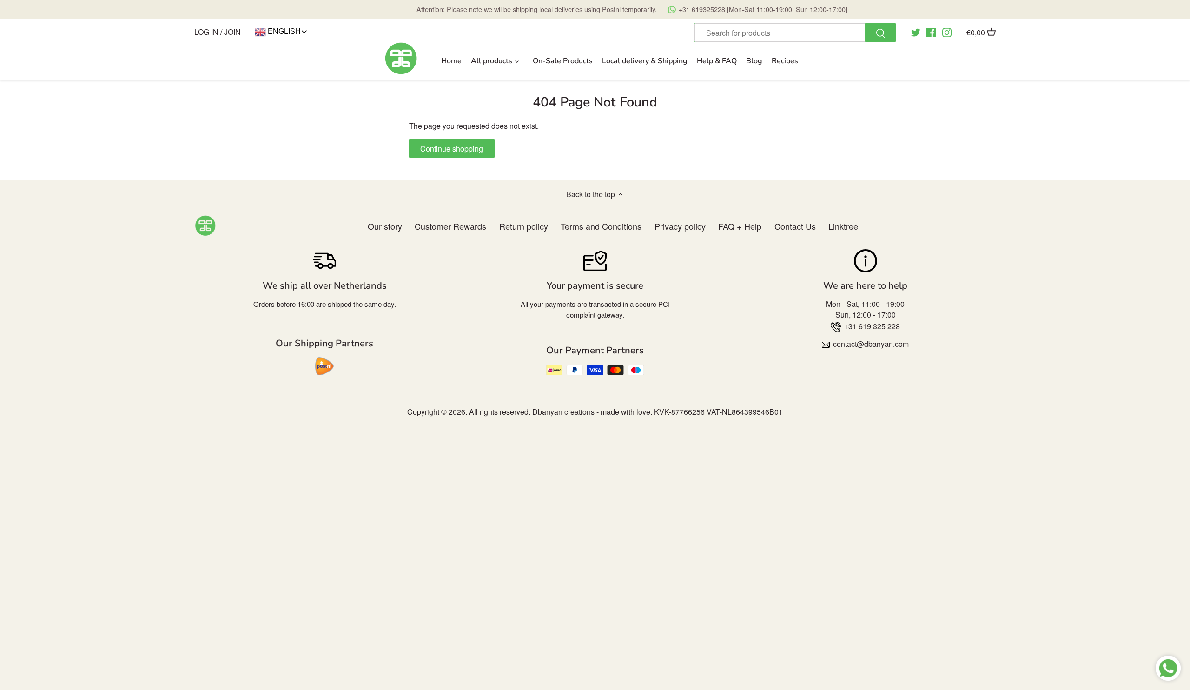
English (283, 31)
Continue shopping (451, 148)
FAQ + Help (739, 226)
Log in (206, 32)
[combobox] (794, 32)
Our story (385, 226)
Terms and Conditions (601, 226)
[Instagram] (947, 31)
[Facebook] (931, 31)
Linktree (843, 226)
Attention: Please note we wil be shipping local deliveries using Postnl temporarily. (631, 9)
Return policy (523, 226)
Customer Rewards (450, 226)
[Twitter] (915, 31)
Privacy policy (680, 226)
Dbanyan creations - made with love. (592, 411)
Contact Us (795, 226)
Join (232, 32)
